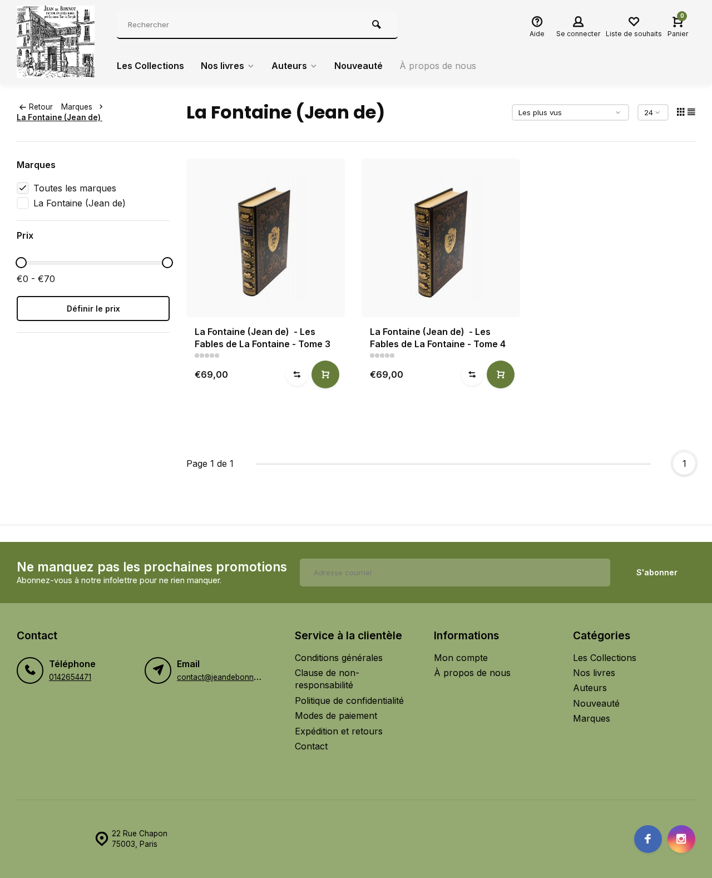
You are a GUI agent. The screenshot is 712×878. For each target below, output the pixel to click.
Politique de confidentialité (349, 700)
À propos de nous (437, 65)
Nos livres (222, 65)
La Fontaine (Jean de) (59, 117)
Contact (311, 746)
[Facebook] (648, 839)
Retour (41, 106)
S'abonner (657, 572)
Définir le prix (93, 308)
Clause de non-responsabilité (327, 678)
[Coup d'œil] (325, 374)
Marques (76, 106)
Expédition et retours (339, 731)
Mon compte (461, 657)
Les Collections (150, 65)
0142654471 (70, 677)
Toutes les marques (74, 188)
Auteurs (289, 65)
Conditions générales (339, 657)
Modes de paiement (336, 715)
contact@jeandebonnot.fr (222, 677)
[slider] (21, 262)
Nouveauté (358, 65)
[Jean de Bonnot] (58, 41)
